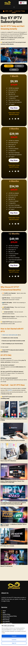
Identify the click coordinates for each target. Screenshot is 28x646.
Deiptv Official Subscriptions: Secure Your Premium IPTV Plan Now (12, 481)
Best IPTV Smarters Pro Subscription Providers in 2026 (14, 419)
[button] (14, 7)
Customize (14, 639)
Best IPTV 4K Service (7, 566)
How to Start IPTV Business (8, 460)
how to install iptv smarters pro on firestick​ (13, 440)
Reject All (14, 643)
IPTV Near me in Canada (7, 546)
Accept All (14, 636)
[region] (14, 635)
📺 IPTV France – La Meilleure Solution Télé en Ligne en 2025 (14, 525)
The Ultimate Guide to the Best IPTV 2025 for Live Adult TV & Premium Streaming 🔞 (13, 503)
